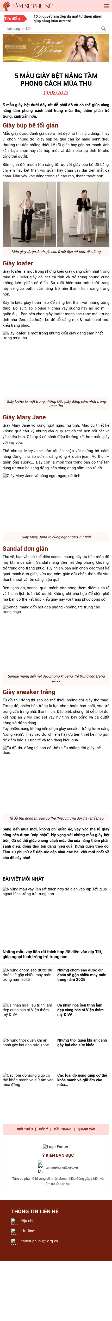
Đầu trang (62, 1129)
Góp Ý (43, 1129)
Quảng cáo (86, 1129)
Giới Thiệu (25, 1129)
